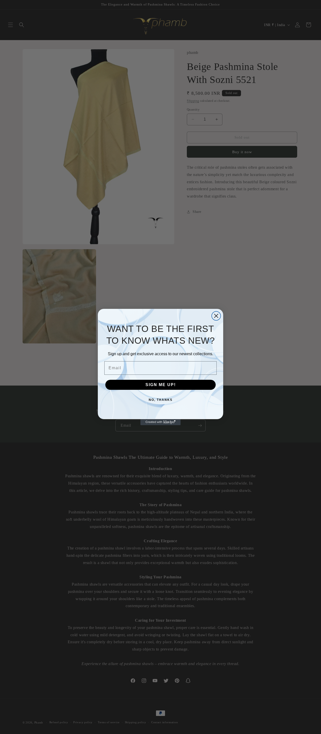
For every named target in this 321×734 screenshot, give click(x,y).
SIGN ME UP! (160, 385)
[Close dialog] (216, 315)
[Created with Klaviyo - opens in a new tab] (160, 422)
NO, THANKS (161, 400)
